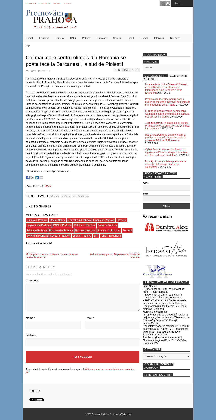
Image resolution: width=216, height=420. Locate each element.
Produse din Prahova (61, 230)
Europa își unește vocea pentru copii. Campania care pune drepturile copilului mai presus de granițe (167, 114)
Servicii (117, 38)
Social (29, 38)
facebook (162, 3)
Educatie (44, 38)
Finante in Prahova (103, 220)
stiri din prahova (81, 196)
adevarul (54, 196)
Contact (67, 3)
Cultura (60, 38)
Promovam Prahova (100, 414)
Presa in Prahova (107, 225)
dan (48, 186)
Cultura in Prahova (37, 220)
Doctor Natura (58, 220)
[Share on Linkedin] (37, 177)
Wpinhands (126, 414)
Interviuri (159, 38)
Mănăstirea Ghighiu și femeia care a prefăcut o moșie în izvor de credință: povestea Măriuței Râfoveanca (165, 137)
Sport (131, 38)
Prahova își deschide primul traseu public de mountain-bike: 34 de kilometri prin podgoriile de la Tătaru (167, 102)
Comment (32, 280)
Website (31, 335)
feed (167, 3)
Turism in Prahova (110, 235)
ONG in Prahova (62, 225)
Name (30, 318)
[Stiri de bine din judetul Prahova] (51, 28)
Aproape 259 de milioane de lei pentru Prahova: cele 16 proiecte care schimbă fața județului (167, 125)
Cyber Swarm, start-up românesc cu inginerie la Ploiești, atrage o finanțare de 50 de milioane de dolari (166, 152)
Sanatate (102, 38)
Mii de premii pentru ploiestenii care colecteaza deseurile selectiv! (52, 256)
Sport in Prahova (81, 235)
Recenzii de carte (85, 230)
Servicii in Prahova (37, 235)
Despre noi (31, 3)
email (145, 193)
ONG (73, 38)
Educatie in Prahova (79, 220)
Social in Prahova (60, 235)
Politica (86, 38)
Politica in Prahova (84, 225)
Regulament (44, 3)
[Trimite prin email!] (41, 177)
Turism (144, 38)
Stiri (28, 46)
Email (89, 318)
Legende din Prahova (39, 225)
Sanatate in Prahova (108, 230)
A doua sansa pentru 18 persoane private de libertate (115, 256)
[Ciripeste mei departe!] (32, 177)
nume (145, 182)
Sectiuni (127, 230)
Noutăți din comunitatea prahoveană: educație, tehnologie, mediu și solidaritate (165, 164)
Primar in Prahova (37, 230)
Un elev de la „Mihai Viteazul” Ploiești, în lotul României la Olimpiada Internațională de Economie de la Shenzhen (166, 88)
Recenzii (175, 38)
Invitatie (57, 3)
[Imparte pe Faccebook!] (28, 177)
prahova (66, 196)
